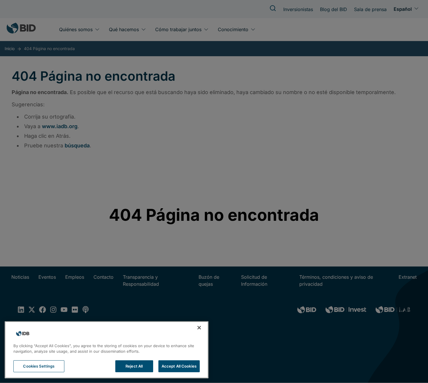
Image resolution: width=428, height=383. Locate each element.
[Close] (199, 327)
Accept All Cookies (179, 366)
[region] (106, 349)
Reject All (134, 366)
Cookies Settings (38, 366)
